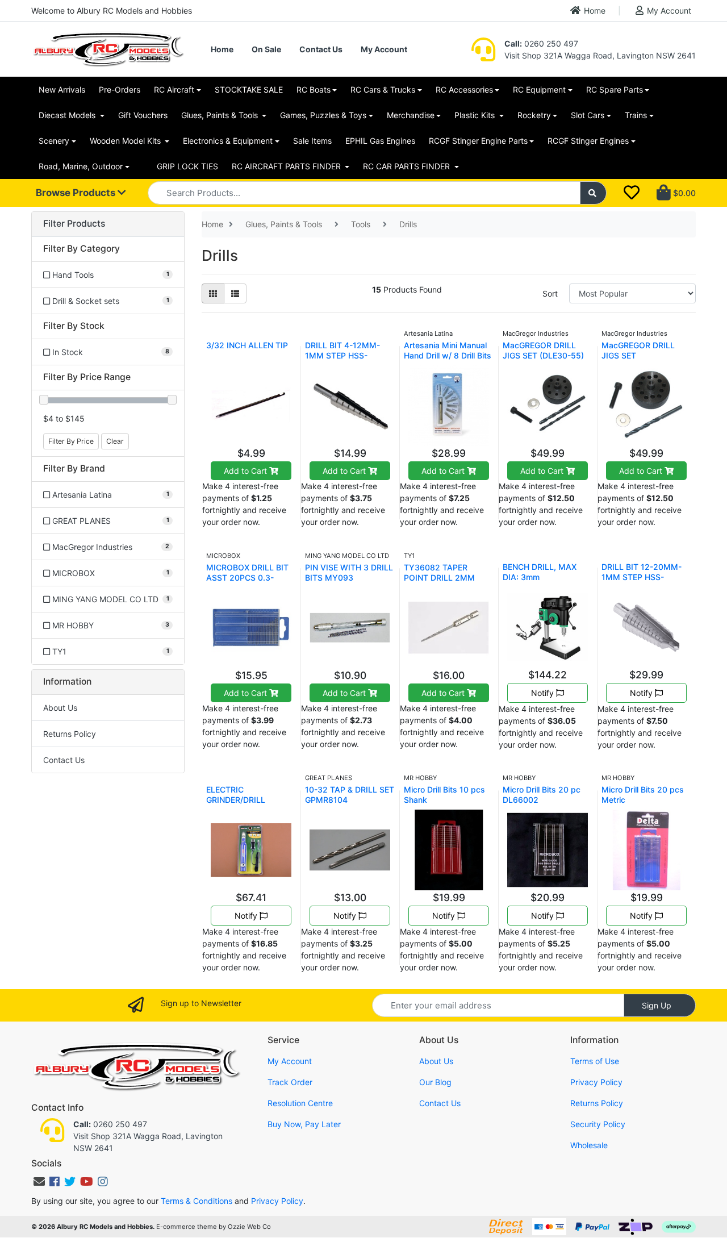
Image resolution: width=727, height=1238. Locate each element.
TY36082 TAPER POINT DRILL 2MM (439, 572)
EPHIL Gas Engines (380, 140)
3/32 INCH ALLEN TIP (247, 345)
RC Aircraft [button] (174, 89)
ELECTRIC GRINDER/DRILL (235, 795)
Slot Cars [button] (587, 115)
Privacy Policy (596, 1082)
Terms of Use (594, 1061)
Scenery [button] (54, 140)
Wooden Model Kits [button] (126, 140)
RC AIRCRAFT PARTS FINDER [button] (287, 166)
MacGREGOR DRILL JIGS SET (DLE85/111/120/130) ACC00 (641, 360)
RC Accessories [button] (464, 89)
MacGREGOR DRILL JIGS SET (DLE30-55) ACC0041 (543, 355)
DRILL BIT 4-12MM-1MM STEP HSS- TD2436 (342, 355)
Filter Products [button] (74, 224)
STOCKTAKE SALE (249, 89)
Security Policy (597, 1124)
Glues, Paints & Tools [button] (220, 115)
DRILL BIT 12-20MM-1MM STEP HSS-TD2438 (641, 577)
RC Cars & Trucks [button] (382, 89)
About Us (60, 707)
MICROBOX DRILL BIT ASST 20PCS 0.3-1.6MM (247, 577)
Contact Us (320, 49)
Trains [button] (636, 115)
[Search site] (593, 193)
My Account (669, 10)
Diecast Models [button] (68, 115)
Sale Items (312, 140)
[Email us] (39, 1182)
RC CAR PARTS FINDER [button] (407, 166)
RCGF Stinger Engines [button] (588, 140)
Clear (115, 441)
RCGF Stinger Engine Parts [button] (478, 140)
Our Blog (435, 1082)
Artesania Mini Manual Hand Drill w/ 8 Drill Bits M (447, 355)
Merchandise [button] (410, 115)
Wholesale (589, 1145)
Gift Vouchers (143, 115)
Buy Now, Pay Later (304, 1124)
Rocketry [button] (534, 115)
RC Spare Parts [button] (614, 89)
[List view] (235, 293)
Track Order (290, 1082)
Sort (550, 293)
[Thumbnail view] (213, 293)
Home (594, 10)
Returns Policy (69, 734)
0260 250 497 (541, 43)
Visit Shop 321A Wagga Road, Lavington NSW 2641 (600, 55)
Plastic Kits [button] (475, 115)
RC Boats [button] (313, 89)
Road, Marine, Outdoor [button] (81, 166)
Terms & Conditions (196, 1201)
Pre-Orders (119, 89)
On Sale (266, 49)
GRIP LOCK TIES (187, 166)
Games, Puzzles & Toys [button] (323, 115)
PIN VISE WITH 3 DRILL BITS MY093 (349, 572)
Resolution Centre (300, 1103)
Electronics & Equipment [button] (228, 140)
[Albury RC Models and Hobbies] (108, 48)
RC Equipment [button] (539, 89)
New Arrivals (62, 89)
